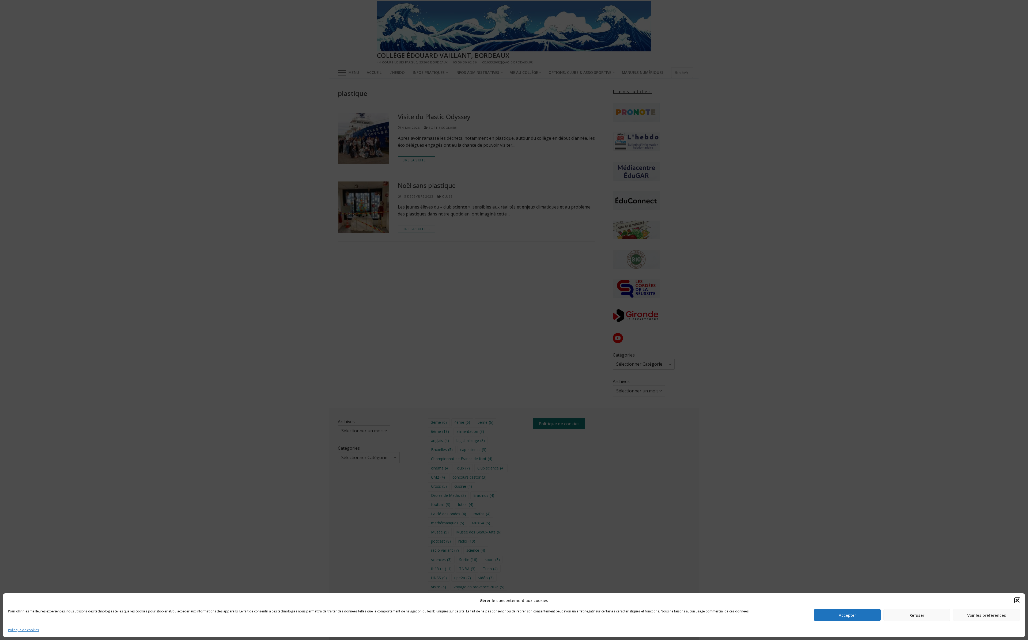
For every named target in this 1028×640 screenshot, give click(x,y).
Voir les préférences (986, 615)
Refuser (916, 615)
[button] (1017, 600)
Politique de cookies (23, 630)
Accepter (847, 615)
